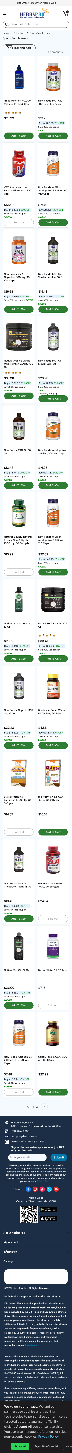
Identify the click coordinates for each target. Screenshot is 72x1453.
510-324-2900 (21, 1131)
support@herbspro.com (25, 1136)
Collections (19, 33)
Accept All (20, 1446)
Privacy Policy (48, 1436)
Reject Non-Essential (46, 1446)
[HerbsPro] (35, 13)
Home (6, 33)
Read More (31, 1345)
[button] (65, 13)
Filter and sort (21, 48)
